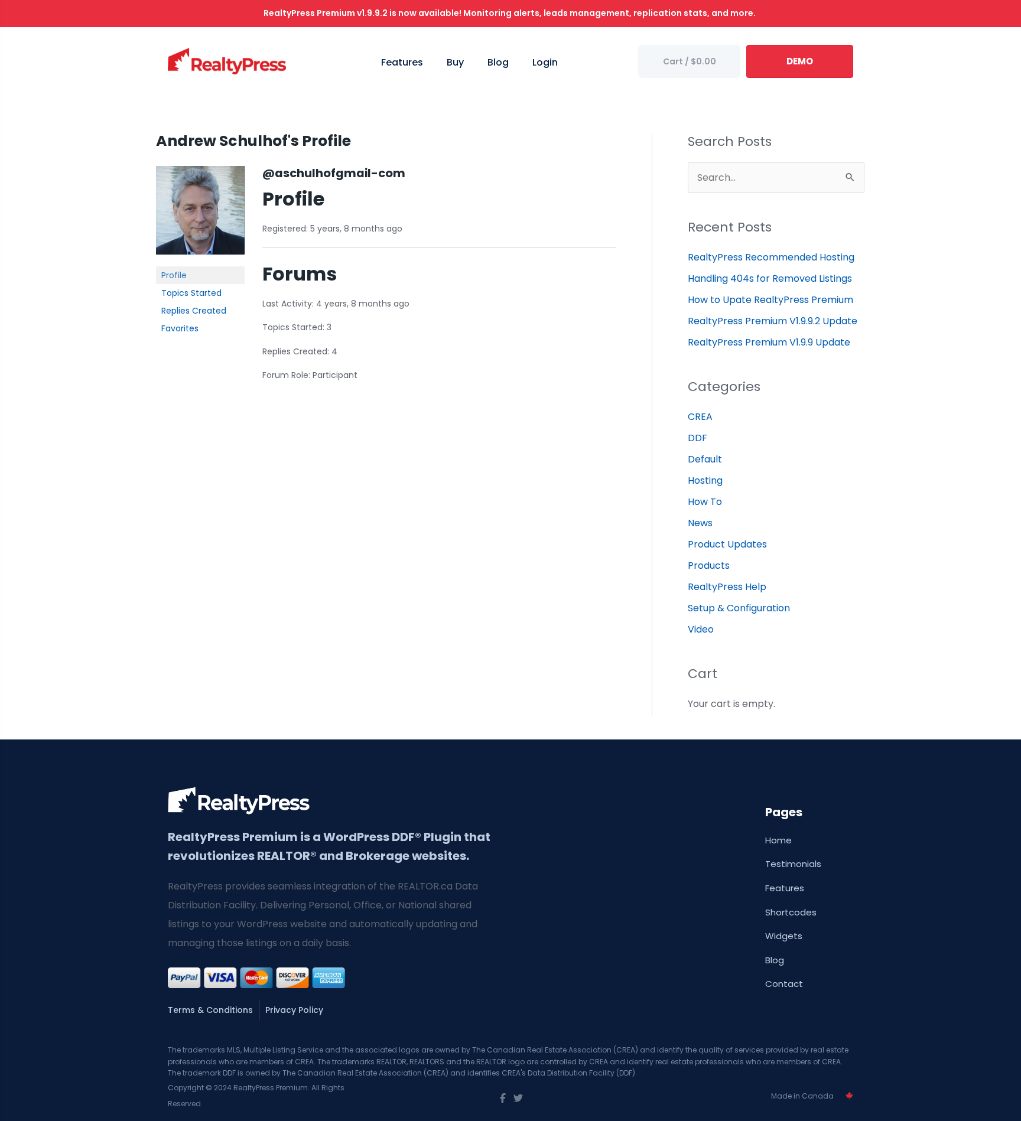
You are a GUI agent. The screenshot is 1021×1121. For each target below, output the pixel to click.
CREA (700, 416)
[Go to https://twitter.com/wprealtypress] (518, 1098)
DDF (697, 438)
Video (701, 629)
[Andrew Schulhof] (200, 215)
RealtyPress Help (727, 587)
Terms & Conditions (210, 1010)
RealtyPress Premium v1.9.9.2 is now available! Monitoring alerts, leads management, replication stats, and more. (510, 13)
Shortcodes (791, 912)
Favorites (180, 328)
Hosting (705, 480)
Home (778, 840)
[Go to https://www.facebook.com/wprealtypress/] (503, 1098)
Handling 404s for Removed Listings (770, 278)
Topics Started (191, 293)
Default (705, 459)
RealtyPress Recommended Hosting (771, 257)
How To (705, 502)
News (700, 523)
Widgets (783, 936)
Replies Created (193, 311)
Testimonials (793, 864)
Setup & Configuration (739, 608)
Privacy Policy (294, 1010)
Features (784, 888)
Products (709, 565)
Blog (774, 960)
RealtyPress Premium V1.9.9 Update (769, 342)
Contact (784, 983)
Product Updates (727, 544)
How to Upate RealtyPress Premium (770, 300)
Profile (174, 275)
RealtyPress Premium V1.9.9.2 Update (772, 321)
